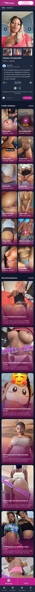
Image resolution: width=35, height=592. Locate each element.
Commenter (27, 98)
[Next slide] (29, 29)
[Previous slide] (5, 29)
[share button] (30, 82)
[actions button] (31, 65)
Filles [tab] (3, 8)
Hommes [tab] (10, 8)
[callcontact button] (20, 88)
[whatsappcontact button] (15, 88)
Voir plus (31, 105)
